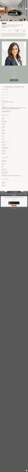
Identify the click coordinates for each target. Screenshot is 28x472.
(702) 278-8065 (14, 72)
